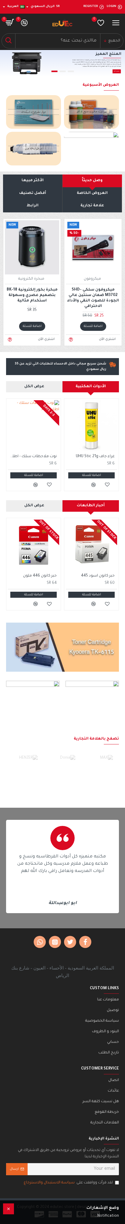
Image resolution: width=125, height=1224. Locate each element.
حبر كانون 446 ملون (40, 576)
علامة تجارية (92, 206)
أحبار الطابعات (91, 506)
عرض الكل (34, 386)
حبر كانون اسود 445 (98, 576)
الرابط (33, 206)
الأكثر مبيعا (33, 180)
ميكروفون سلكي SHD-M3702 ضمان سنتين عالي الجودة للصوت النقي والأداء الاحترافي (93, 298)
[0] (101, 23)
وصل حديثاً (92, 180)
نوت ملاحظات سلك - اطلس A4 (32, 456)
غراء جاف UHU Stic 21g (95, 456)
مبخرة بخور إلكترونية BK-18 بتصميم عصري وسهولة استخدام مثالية (32, 295)
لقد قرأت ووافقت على (68, 1183)
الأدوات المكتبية (91, 386)
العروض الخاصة (92, 193)
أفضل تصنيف (32, 193)
